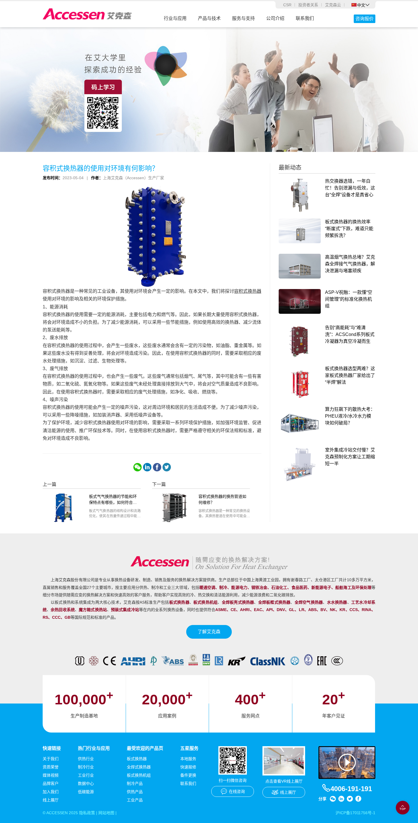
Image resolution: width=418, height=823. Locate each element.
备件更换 (188, 775)
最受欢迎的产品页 (145, 748)
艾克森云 (333, 5)
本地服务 (188, 758)
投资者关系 (308, 5)
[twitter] (166, 467)
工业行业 (86, 775)
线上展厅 (51, 800)
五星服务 (189, 748)
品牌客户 (51, 783)
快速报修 (188, 767)
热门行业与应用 (94, 748)
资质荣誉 (51, 767)
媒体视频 (51, 775)
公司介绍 (275, 18)
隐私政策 (87, 812)
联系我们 (305, 18)
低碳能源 (86, 791)
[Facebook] (157, 467)
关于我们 (51, 758)
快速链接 (52, 748)
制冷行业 (86, 767)
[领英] (147, 467)
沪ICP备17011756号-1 (355, 812)
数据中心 (86, 783)
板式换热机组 (139, 775)
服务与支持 (243, 18)
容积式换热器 (247, 291)
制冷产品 (135, 783)
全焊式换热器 (139, 767)
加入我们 (51, 791)
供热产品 (135, 791)
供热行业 (86, 758)
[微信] (137, 467)
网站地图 (106, 812)
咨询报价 (364, 18)
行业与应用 (175, 18)
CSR (287, 5)
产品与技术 (209, 18)
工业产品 (135, 800)
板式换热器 (137, 758)
